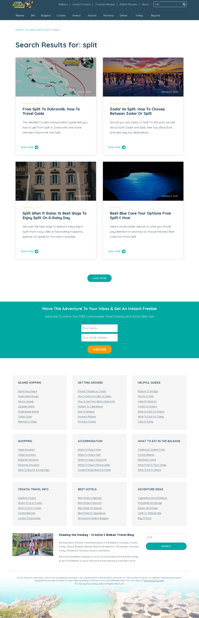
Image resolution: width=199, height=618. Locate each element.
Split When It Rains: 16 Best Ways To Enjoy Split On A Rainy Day (55, 215)
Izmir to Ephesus (86, 411)
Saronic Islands (26, 401)
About (145, 4)
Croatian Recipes (105, 4)
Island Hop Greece (27, 391)
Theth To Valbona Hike (149, 513)
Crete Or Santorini (147, 401)
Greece (76, 15)
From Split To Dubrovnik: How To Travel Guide (51, 111)
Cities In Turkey (145, 421)
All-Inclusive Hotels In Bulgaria (93, 518)
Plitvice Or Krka (146, 396)
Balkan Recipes (128, 4)
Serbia (123, 15)
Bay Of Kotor (145, 518)
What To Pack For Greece (151, 411)
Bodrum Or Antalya (148, 391)
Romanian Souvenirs (28, 464)
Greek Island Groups (28, 396)
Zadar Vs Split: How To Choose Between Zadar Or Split (137, 111)
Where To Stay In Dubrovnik (92, 459)
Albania (20, 15)
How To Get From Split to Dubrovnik (96, 401)
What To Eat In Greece (149, 469)
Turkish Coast (25, 416)
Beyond (155, 15)
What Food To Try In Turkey (152, 464)
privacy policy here (154, 580)
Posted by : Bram (120, 103)
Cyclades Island (26, 406)
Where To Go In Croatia (30, 503)
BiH (33, 15)
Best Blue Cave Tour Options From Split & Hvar (140, 215)
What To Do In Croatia (29, 508)
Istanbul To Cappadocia (90, 406)
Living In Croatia (81, 4)
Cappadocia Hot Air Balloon (153, 498)
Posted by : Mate (32, 103)
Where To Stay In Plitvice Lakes (94, 464)
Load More (99, 278)
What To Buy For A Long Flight (34, 469)
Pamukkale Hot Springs (150, 503)
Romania (108, 15)
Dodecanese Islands (28, 411)
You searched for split (37, 29)
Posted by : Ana (31, 207)
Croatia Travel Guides (29, 518)
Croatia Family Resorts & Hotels (94, 469)
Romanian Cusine (147, 459)
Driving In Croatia (87, 421)
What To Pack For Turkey (151, 416)
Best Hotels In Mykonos (90, 498)
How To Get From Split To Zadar (94, 396)
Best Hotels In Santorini (90, 503)
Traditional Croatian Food (151, 449)
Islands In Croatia (27, 498)
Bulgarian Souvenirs (28, 459)
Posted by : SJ (118, 207)
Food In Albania (146, 454)
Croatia (61, 15)
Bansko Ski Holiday (148, 508)
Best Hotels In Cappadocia (92, 513)
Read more (27, 147)
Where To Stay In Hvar (89, 449)
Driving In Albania (87, 416)
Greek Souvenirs (26, 449)
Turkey (139, 15)
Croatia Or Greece (147, 406)
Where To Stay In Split (89, 454)
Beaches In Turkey (27, 421)
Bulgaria (46, 15)
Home (19, 29)
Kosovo (92, 15)
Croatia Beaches (26, 513)
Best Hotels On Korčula (90, 508)
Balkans (63, 4)
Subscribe (99, 349)
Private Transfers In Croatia (92, 391)
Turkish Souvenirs (27, 454)
